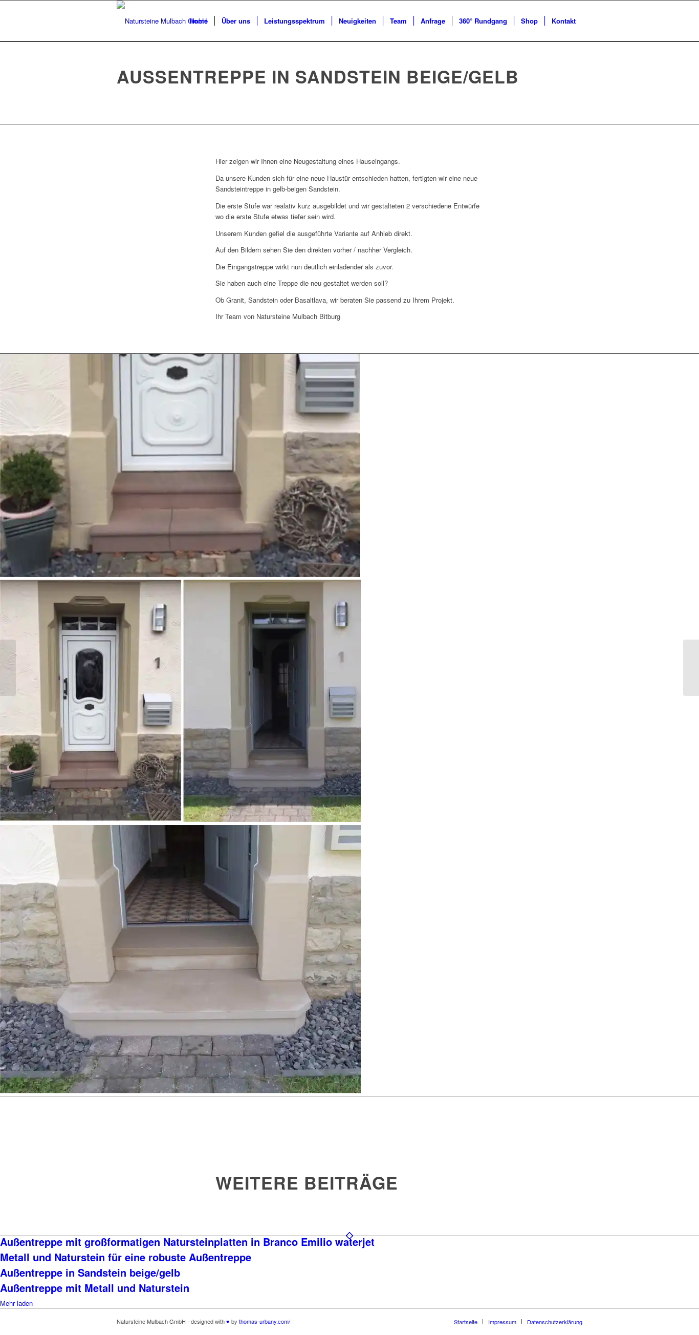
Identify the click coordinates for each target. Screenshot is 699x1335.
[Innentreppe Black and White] (691, 668)
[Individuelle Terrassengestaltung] (8, 668)
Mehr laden (16, 1303)
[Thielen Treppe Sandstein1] (349, 702)
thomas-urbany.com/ (264, 1321)
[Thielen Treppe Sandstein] (349, 467)
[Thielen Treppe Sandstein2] (349, 960)
